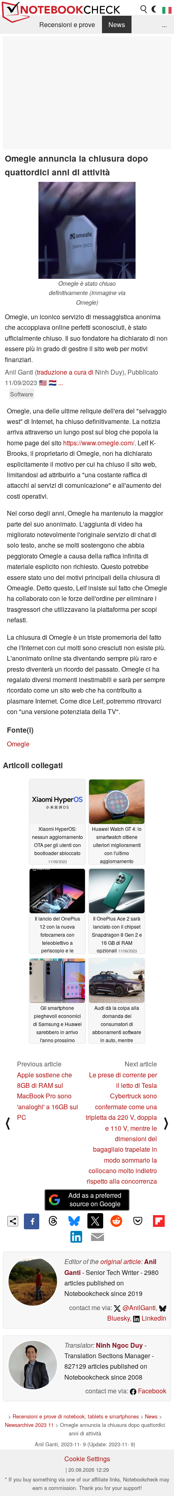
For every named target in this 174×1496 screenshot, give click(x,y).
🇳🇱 (53, 382)
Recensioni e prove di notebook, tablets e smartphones (76, 1416)
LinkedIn (153, 1318)
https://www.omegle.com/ (98, 442)
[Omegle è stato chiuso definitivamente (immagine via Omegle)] (87, 230)
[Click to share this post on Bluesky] (74, 1221)
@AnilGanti (138, 1307)
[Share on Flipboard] (158, 1220)
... (164, 24)
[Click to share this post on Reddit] (116, 1220)
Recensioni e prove (67, 24)
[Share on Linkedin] (76, 1237)
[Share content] (12, 1221)
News (116, 24)
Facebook (151, 1390)
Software (21, 394)
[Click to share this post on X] (95, 1220)
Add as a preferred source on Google (94, 1199)
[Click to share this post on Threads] (52, 1221)
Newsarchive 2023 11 (29, 1425)
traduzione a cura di (65, 372)
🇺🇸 (43, 382)
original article (120, 1261)
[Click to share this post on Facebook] (31, 1221)
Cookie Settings (87, 1458)
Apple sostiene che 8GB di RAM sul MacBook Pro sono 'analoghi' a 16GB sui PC (47, 1096)
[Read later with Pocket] (137, 1220)
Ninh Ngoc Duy (119, 1345)
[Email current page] (97, 1237)
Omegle (18, 743)
